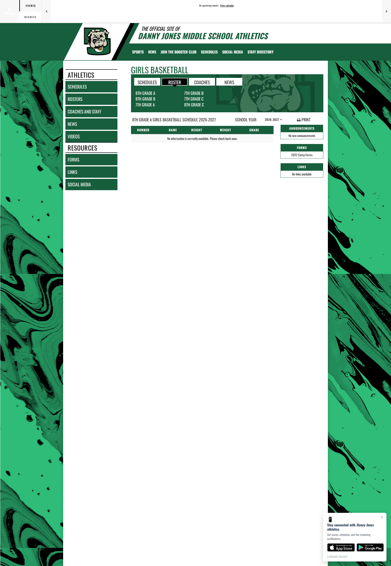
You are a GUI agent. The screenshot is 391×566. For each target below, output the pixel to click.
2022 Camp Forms (301, 154)
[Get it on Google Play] (370, 547)
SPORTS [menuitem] (138, 52)
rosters (75, 99)
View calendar (227, 5)
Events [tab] (31, 5)
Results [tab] (30, 17)
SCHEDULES (147, 82)
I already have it (337, 556)
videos (74, 136)
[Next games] (386, 11)
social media (79, 184)
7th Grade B (193, 93)
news (72, 124)
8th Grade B (145, 99)
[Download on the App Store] (341, 547)
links (72, 172)
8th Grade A (145, 93)
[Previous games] (46, 11)
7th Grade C (193, 99)
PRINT (305, 119)
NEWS (229, 82)
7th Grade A (145, 105)
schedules (77, 86)
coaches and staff (84, 111)
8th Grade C (194, 105)
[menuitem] (152, 51)
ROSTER (174, 82)
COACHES (202, 82)
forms (73, 159)
